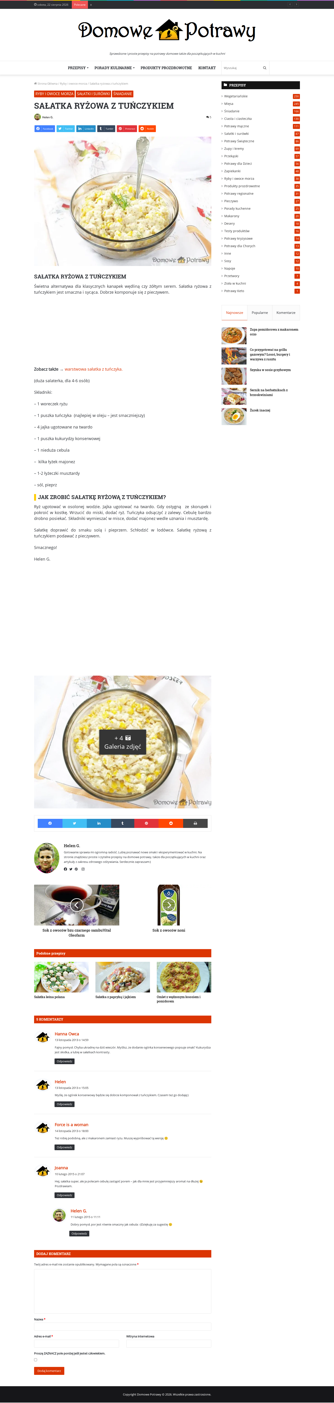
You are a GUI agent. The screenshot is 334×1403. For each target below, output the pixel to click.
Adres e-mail (43, 1336)
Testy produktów (236, 231)
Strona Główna (47, 83)
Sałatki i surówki (93, 93)
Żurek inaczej (260, 410)
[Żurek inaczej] (234, 416)
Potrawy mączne (236, 126)
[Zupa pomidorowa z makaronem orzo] (234, 335)
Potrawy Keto (234, 291)
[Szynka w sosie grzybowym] (234, 376)
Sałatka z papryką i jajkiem (115, 997)
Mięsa (228, 103)
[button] (122, 742)
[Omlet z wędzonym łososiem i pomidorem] (184, 977)
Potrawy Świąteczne (239, 141)
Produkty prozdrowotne (166, 67)
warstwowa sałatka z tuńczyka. (94, 369)
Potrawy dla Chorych (239, 246)
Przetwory (231, 276)
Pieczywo (231, 201)
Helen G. (47, 117)
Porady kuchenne (237, 208)
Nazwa (39, 1319)
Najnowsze (234, 312)
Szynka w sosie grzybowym (270, 370)
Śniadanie (122, 93)
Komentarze (286, 312)
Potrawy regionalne (239, 193)
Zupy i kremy (234, 148)
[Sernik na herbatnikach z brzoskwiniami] (234, 396)
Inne (227, 253)
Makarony (231, 216)
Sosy (227, 261)
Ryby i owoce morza (73, 83)
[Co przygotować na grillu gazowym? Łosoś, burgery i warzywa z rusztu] (234, 355)
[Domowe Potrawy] (167, 30)
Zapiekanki (232, 171)
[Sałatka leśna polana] (61, 977)
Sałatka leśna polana (49, 997)
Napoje (229, 268)
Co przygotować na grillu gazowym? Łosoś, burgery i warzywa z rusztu (270, 354)
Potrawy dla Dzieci (238, 163)
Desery (229, 223)
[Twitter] (72, 869)
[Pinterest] (77, 869)
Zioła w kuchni (235, 283)
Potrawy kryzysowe (238, 238)
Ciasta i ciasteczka (238, 118)
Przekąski (231, 156)
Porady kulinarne (113, 67)
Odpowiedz (64, 1061)
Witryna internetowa (140, 1336)
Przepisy (77, 67)
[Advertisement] (122, 332)
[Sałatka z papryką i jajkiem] (122, 977)
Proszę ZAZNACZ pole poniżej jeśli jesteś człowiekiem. (69, 1353)
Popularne (260, 312)
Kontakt (207, 67)
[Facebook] (66, 869)
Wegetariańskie (236, 96)
